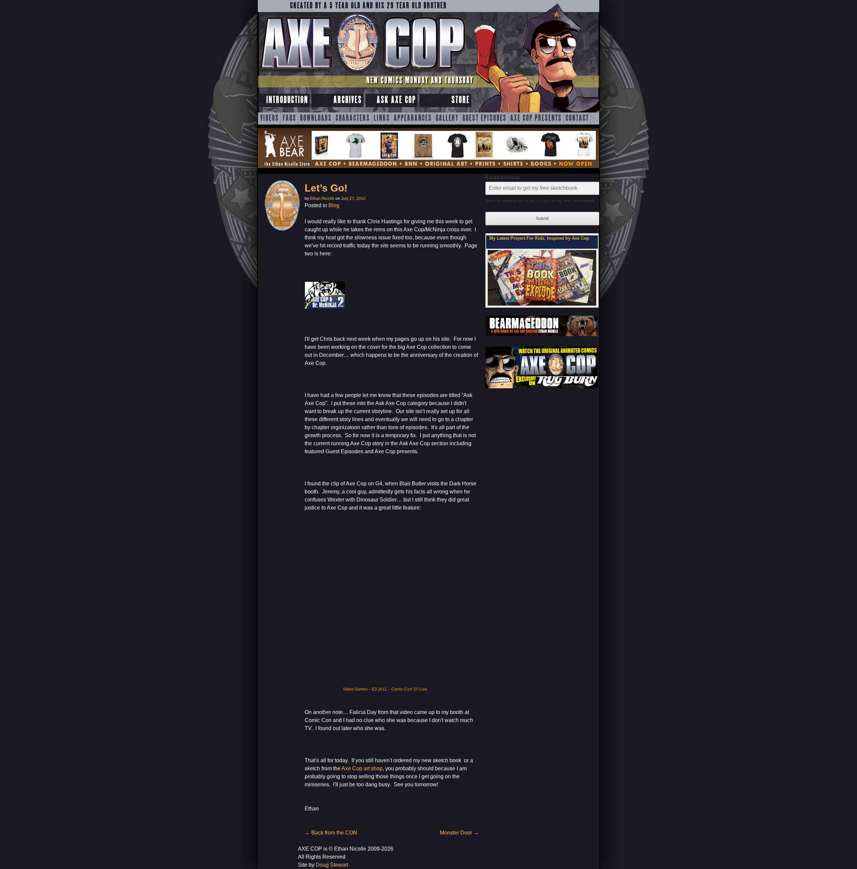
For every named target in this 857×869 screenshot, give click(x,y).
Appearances (413, 118)
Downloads (316, 118)
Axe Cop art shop (361, 768)
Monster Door (459, 833)
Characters (352, 118)
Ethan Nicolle (322, 198)
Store (460, 100)
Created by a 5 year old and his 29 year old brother (368, 6)
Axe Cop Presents (536, 118)
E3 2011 (379, 689)
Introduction (287, 100)
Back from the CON (331, 833)
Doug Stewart (332, 865)
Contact (577, 118)
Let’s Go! (326, 187)
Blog (333, 205)
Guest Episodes (484, 118)
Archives (347, 100)
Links (382, 118)
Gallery (447, 118)
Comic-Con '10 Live (409, 689)
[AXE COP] (362, 73)
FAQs (289, 118)
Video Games (355, 689)
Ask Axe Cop (396, 100)
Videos (269, 118)
